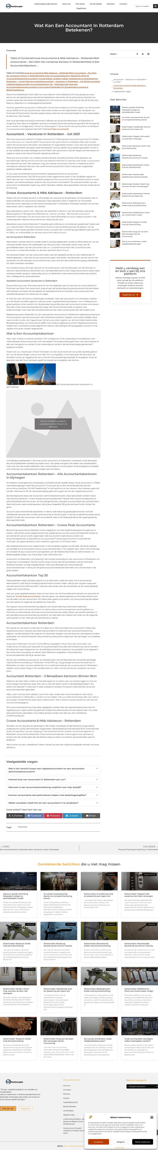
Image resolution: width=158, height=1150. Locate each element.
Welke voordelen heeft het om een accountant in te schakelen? (53, 803)
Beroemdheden (69, 1106)
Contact (123, 4)
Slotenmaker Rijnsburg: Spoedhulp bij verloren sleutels (58, 944)
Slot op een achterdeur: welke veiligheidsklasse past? (98, 1040)
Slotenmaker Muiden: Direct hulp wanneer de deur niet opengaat (16, 991)
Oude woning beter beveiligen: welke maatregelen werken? (138, 1040)
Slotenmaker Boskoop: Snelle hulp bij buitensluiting (16, 944)
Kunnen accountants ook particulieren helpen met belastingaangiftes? (53, 795)
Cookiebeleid (119, 1147)
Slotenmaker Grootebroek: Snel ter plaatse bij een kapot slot (98, 895)
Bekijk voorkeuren (142, 1142)
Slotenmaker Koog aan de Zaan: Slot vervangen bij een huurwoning (135, 234)
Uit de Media (68, 1111)
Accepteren (98, 1142)
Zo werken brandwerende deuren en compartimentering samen (58, 896)
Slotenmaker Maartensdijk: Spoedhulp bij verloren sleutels (138, 944)
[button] (152, 1117)
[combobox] (143, 6)
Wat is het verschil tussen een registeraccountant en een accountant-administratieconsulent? (53, 770)
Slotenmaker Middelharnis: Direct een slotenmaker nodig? (138, 990)
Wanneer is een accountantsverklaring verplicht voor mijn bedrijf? (53, 787)
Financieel (11, 50)
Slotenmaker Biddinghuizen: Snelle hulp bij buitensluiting (97, 990)
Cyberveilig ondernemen (45, 4)
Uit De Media (96, 4)
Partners (111, 4)
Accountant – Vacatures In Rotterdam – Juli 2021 (130, 80)
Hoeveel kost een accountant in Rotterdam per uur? (53, 779)
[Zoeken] (155, 6)
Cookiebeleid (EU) (70, 1102)
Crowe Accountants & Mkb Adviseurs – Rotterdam (130, 86)
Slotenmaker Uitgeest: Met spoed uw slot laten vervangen (138, 895)
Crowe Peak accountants (56, 129)
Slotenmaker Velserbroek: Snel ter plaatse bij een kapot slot (58, 990)
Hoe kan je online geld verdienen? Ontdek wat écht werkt (74, 1130)
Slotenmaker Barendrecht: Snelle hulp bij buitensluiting (97, 944)
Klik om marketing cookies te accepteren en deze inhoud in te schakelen (53, 424)
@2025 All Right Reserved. (79, 1146)
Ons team (80, 4)
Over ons (66, 4)
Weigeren (121, 1142)
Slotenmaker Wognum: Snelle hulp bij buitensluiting (17, 1040)
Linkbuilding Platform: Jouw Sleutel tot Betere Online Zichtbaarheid (74, 1121)
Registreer (81, 8)
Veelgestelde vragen (122, 91)
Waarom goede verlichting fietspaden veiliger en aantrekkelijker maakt (133, 109)
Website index (69, 1115)
